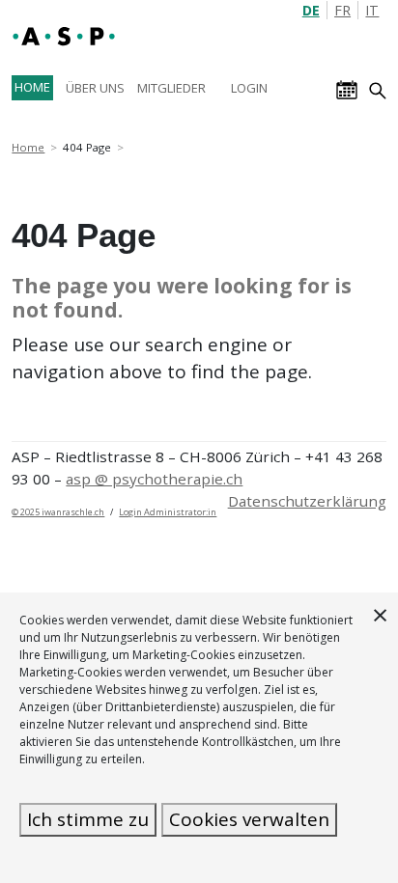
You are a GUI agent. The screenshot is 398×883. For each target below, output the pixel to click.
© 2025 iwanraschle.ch (58, 512)
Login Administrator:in (167, 512)
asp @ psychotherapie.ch (154, 478)
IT (372, 10)
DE (311, 10)
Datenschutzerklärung (307, 500)
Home (28, 147)
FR (342, 10)
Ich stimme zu (88, 819)
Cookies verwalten (249, 819)
